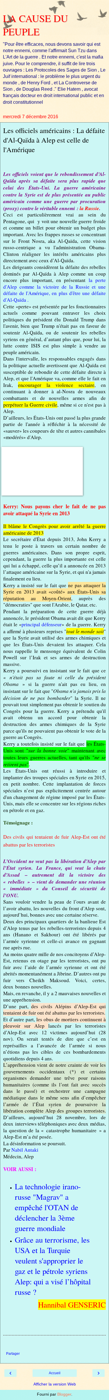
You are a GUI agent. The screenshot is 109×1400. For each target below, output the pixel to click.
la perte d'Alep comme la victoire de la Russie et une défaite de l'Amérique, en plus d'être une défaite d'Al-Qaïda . (54, 290)
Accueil (54, 1373)
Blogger (64, 1394)
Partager (13, 1354)
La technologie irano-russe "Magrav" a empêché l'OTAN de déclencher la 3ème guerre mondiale (48, 1207)
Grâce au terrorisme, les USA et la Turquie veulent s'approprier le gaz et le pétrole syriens (52, 1255)
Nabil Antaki (24, 1149)
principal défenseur (42, 624)
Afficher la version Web (54, 1384)
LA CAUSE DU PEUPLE (35, 25)
